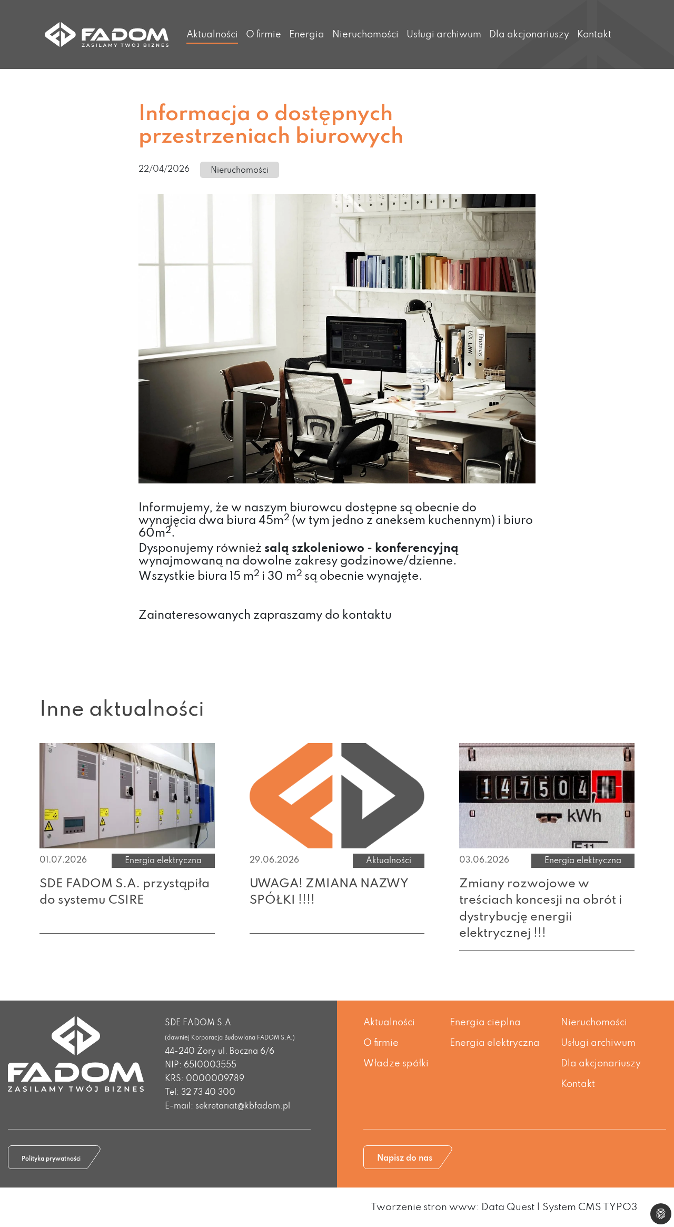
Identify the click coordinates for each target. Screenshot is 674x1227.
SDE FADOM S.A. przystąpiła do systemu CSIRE (124, 892)
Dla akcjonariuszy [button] (529, 34)
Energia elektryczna (495, 1043)
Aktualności (212, 34)
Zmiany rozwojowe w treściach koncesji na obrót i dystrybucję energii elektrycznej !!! (540, 909)
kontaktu (367, 615)
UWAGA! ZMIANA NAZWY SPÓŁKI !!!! (329, 892)
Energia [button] (306, 34)
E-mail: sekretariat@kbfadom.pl (227, 1106)
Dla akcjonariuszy (601, 1063)
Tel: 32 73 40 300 (200, 1093)
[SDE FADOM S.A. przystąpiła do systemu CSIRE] (127, 795)
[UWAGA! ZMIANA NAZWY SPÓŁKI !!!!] (337, 795)
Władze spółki (396, 1063)
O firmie (381, 1043)
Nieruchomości (365, 34)
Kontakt (594, 34)
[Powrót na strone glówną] (106, 34)
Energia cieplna (485, 1022)
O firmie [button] (263, 34)
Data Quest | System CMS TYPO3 (559, 1207)
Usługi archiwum (444, 34)
